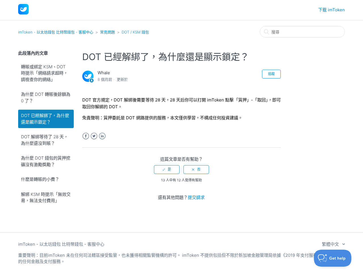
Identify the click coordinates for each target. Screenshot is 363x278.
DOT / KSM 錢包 (135, 32)
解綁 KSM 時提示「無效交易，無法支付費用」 (46, 197)
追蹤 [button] (271, 74)
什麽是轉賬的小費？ (40, 179)
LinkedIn (102, 136)
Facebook (85, 136)
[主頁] (23, 13)
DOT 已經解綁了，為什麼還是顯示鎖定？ (45, 119)
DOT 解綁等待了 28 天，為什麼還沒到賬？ (44, 140)
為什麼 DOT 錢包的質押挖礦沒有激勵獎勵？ (45, 161)
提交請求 (196, 197)
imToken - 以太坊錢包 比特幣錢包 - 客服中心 (55, 32)
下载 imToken (331, 9)
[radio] (167, 169)
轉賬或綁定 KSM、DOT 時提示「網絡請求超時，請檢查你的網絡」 (44, 73)
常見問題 (107, 32)
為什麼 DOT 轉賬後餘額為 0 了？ (45, 97)
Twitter (94, 136)
